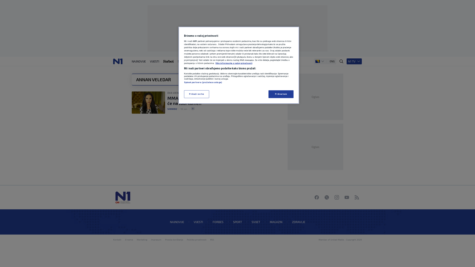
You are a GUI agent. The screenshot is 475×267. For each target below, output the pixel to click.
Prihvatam (281, 94)
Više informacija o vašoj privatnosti (233, 63)
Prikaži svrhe (196, 94)
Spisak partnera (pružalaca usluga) (203, 82)
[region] (238, 65)
